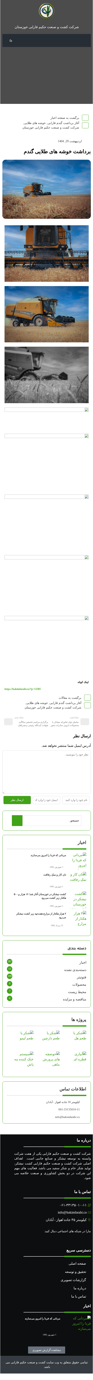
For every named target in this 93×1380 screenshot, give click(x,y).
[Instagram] (89, 1240)
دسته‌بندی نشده (75, 970)
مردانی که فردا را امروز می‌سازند (48, 855)
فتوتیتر (81, 977)
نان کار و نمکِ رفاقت (54, 874)
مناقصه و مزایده (74, 999)
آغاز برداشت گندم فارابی (63, 123)
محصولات (79, 984)
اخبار (82, 962)
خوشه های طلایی (35, 123)
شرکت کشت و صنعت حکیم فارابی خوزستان (50, 127)
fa (10, 40)
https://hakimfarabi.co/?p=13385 (23, 689)
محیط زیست (77, 992)
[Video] (84, 1240)
